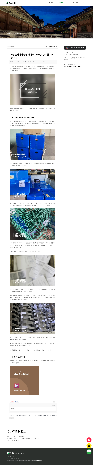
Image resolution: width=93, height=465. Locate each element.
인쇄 (54, 401)
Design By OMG (38, 460)
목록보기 (11, 418)
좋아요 (12, 401)
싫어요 (16, 401)
